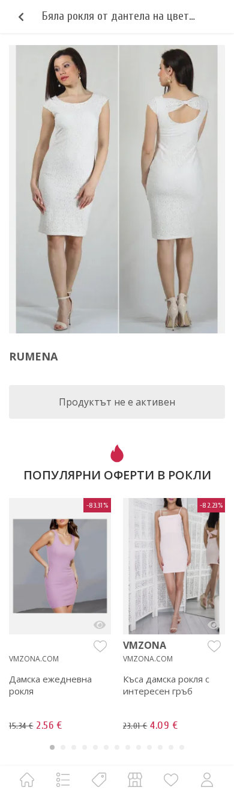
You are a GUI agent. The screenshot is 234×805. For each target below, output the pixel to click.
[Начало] (27, 779)
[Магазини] (135, 779)
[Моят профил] (207, 779)
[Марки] (99, 779)
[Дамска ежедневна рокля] (99, 625)
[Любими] (171, 779)
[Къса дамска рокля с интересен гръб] (213, 625)
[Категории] (63, 779)
